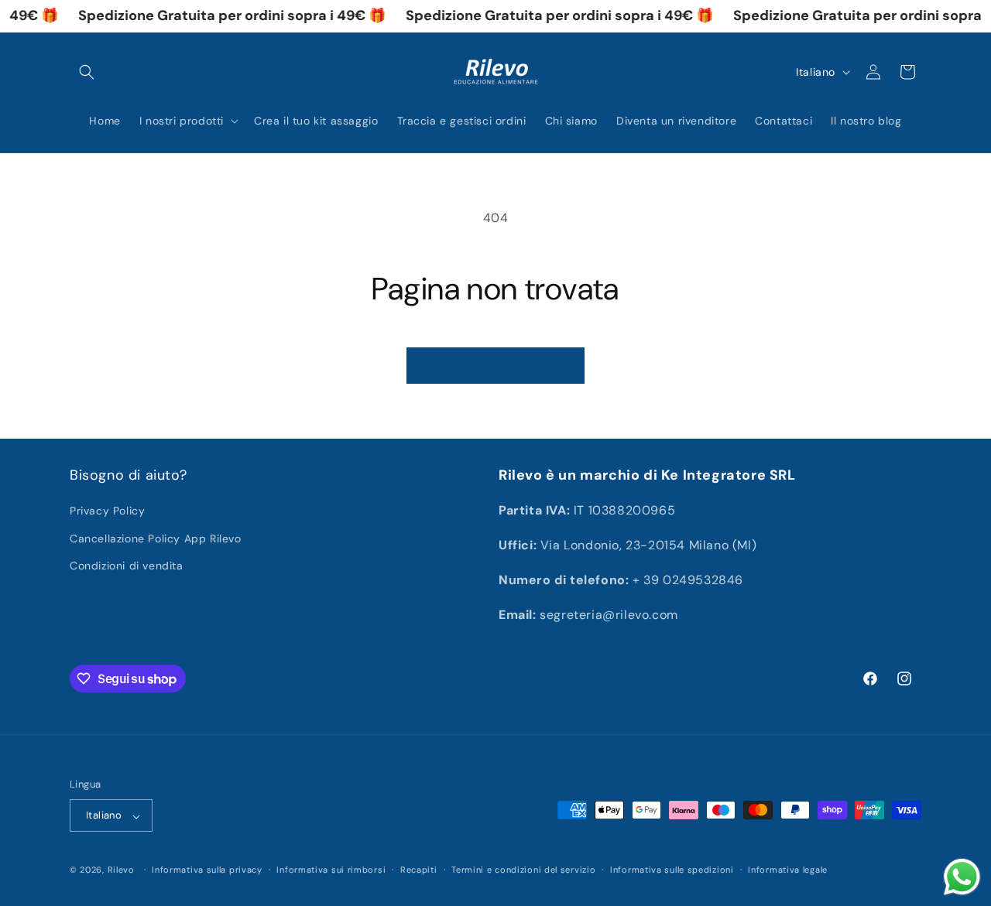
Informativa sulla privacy (207, 869)
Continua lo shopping (495, 366)
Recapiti (418, 869)
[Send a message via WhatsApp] (962, 877)
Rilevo (121, 870)
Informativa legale (788, 869)
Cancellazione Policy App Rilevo (156, 538)
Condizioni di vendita (126, 565)
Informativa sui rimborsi (331, 869)
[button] (87, 72)
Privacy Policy (107, 511)
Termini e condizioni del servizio (523, 869)
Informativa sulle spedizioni (672, 869)
